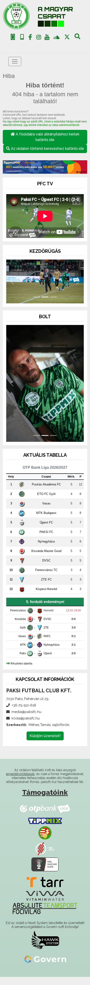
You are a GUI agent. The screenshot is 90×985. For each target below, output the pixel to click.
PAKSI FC (46, 532)
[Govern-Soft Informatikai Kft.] (45, 959)
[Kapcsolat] (22, 37)
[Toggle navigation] (14, 61)
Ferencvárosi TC (46, 570)
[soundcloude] (56, 37)
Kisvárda (20, 619)
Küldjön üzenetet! (45, 736)
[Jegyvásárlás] (13, 37)
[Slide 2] (45, 297)
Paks (23, 653)
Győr (23, 627)
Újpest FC (46, 522)
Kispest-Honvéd (46, 589)
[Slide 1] (36, 297)
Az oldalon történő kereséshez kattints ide (47, 148)
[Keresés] (77, 38)
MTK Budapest (46, 513)
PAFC (47, 636)
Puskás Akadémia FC (46, 484)
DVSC (46, 560)
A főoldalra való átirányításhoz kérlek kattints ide (47, 137)
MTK (23, 644)
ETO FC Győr (46, 494)
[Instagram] (38, 38)
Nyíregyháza (46, 541)
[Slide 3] (53, 297)
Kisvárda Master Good (46, 551)
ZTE (46, 627)
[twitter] (67, 37)
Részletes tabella (21, 663)
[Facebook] (30, 38)
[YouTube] (47, 38)
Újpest (48, 653)
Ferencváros (18, 610)
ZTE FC (46, 579)
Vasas (46, 503)
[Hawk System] (45, 939)
